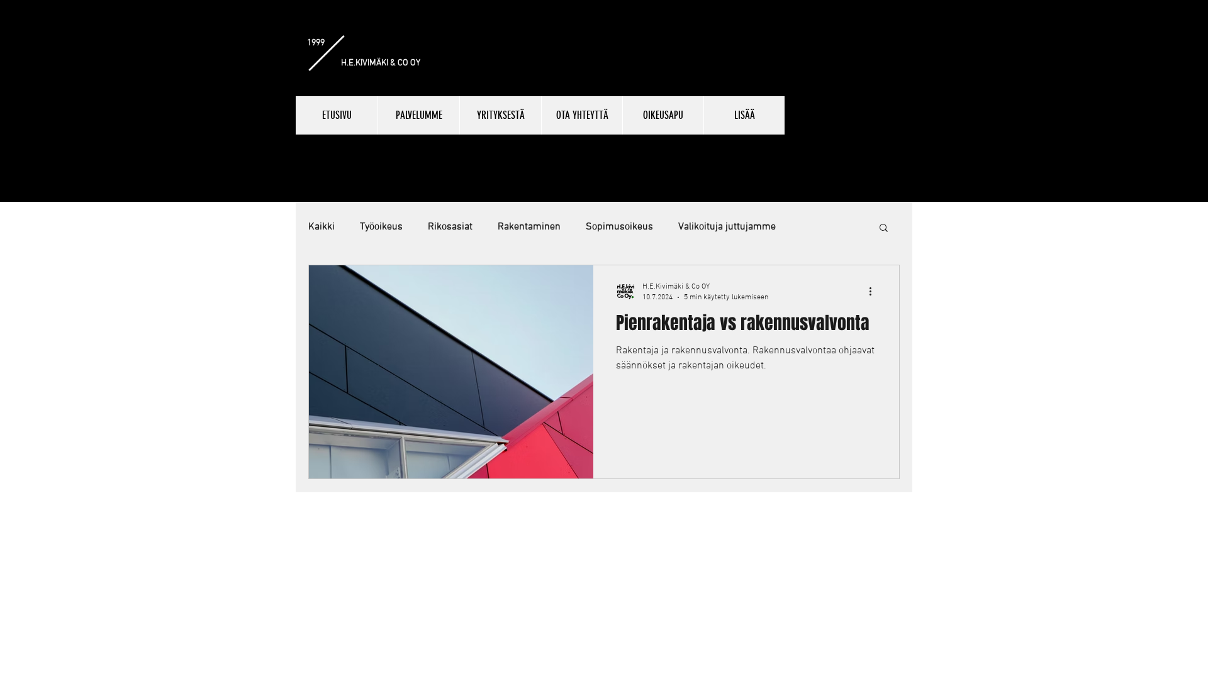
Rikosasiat (450, 227)
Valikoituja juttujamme (727, 227)
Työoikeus (381, 227)
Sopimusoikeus (619, 227)
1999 (316, 43)
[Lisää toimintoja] (874, 291)
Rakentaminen (529, 227)
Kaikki (321, 227)
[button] (884, 228)
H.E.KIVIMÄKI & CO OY (380, 63)
